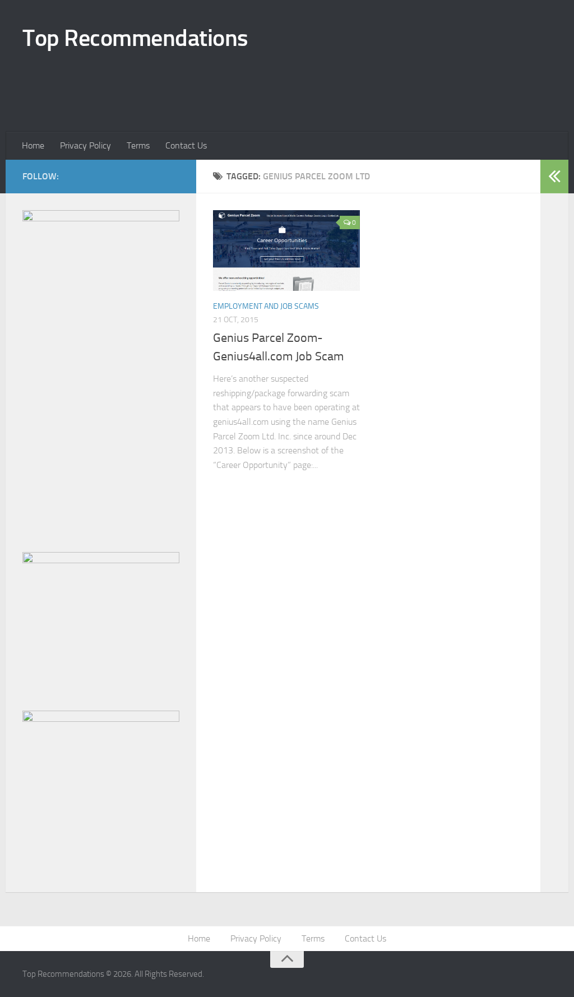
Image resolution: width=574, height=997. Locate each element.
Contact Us (186, 145)
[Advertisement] (226, 86)
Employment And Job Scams (266, 306)
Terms (138, 145)
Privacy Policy (85, 145)
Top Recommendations (135, 38)
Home (33, 145)
